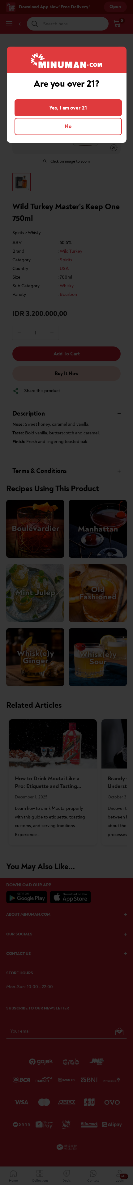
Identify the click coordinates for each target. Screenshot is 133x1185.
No (68, 126)
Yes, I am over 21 (68, 108)
